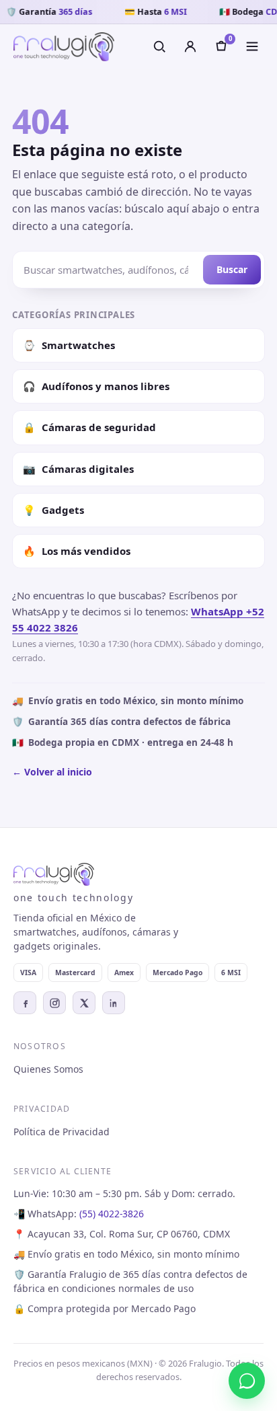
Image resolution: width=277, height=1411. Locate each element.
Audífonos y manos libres (96, 386)
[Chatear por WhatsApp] (247, 1381)
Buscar (231, 269)
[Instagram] (54, 1002)
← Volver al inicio (52, 771)
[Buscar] (159, 46)
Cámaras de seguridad (89, 427)
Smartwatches (69, 345)
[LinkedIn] (113, 1002)
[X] (84, 1002)
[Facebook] (24, 1002)
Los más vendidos (76, 551)
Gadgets (53, 510)
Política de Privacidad (61, 1131)
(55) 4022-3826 (111, 1213)
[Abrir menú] (252, 46)
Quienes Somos (48, 1069)
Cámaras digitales (78, 468)
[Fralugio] (63, 46)
